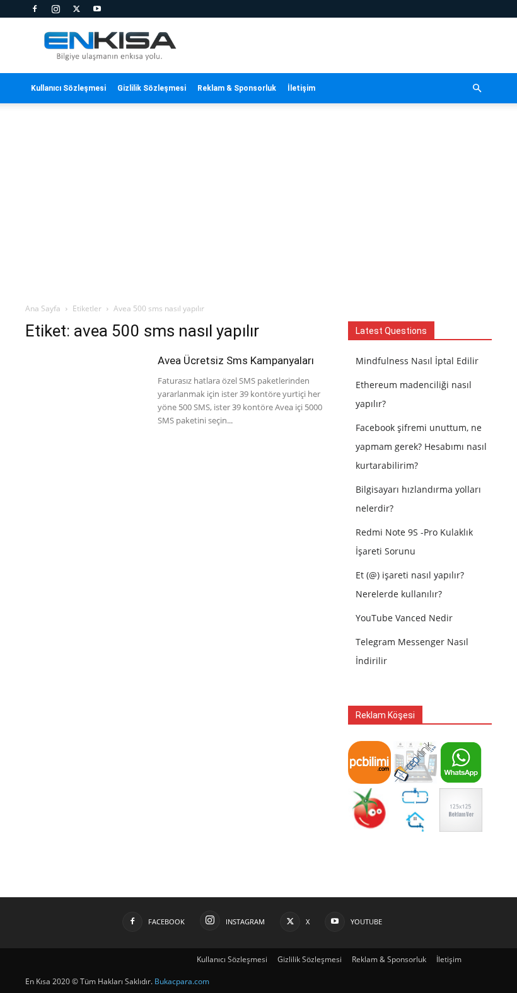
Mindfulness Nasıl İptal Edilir (417, 361)
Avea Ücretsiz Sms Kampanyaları (236, 360)
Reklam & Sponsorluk (236, 88)
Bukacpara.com (181, 981)
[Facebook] (34, 9)
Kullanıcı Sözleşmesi (68, 88)
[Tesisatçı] (414, 828)
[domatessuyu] (369, 828)
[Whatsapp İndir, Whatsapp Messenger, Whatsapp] (460, 780)
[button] (477, 89)
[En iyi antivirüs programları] (369, 780)
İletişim (301, 88)
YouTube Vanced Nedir (404, 618)
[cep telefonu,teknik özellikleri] (414, 780)
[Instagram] (55, 9)
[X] (76, 9)
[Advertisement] (258, 208)
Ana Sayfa (43, 308)
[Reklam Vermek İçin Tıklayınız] (460, 828)
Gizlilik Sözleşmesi (151, 88)
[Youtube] (97, 9)
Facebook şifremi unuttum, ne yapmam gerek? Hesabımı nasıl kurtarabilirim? (421, 446)
